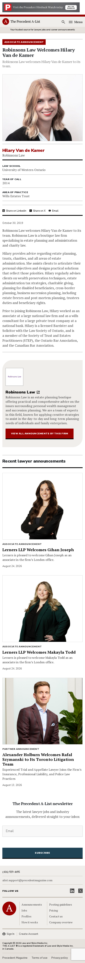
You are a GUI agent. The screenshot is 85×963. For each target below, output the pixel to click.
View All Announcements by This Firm (39, 433)
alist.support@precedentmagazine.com (27, 880)
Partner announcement (20, 749)
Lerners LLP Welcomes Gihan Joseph (38, 549)
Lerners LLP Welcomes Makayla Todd (39, 652)
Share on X (39, 211)
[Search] (63, 22)
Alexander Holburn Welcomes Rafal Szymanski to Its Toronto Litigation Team (38, 759)
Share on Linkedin (16, 211)
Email (55, 211)
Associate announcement (22, 544)
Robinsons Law (20, 392)
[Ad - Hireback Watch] (41, 7)
